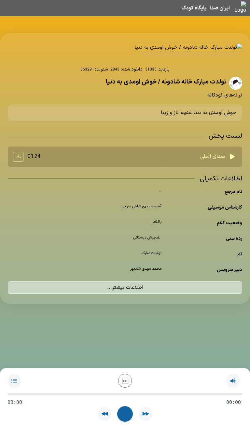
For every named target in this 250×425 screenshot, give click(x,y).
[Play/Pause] (125, 414)
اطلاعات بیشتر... (125, 287)
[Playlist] (14, 381)
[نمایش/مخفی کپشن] (125, 381)
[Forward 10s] (145, 414)
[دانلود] (18, 157)
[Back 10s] (104, 414)
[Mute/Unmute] (233, 381)
